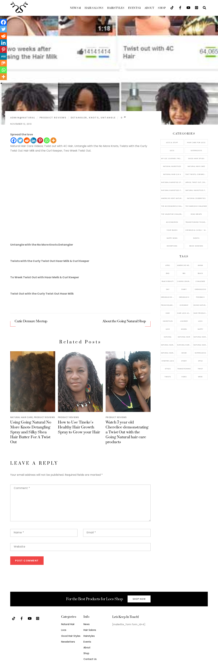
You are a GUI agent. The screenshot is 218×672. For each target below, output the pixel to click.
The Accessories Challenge (172, 206)
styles (167, 369)
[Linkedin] (33, 140)
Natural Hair (184, 337)
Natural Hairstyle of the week (172, 182)
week (200, 377)
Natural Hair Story (184, 345)
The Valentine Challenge (172, 214)
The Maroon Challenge (196, 206)
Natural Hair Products (168, 345)
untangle (108, 117)
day (167, 289)
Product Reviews (53, 117)
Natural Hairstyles (172, 166)
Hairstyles (115, 8)
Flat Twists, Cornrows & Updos (196, 174)
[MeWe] (3, 56)
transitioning (184, 369)
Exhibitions (172, 246)
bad (167, 273)
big (184, 273)
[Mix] (3, 63)
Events (134, 8)
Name (19, 532)
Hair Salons (94, 8)
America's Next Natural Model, (184, 265)
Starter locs (167, 361)
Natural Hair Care (21, 417)
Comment (22, 488)
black (200, 273)
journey (184, 321)
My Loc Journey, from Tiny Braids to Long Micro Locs (172, 158)
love (168, 329)
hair (168, 313)
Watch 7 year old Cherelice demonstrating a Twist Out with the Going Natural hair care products (127, 432)
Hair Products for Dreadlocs (200, 313)
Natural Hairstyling (168, 353)
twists (168, 377)
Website (19, 546)
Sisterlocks (196, 150)
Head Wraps (196, 214)
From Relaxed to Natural (168, 305)
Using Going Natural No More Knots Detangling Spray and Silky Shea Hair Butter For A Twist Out (30, 432)
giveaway (184, 305)
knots (94, 117)
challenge (200, 281)
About (149, 8)
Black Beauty (168, 281)
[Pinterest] (40, 140)
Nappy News (172, 238)
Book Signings (196, 246)
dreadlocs (184, 297)
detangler (79, 117)
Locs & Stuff (172, 142)
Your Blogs (172, 230)
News (75, 8)
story (184, 361)
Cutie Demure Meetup (31, 321)
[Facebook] (14, 140)
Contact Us (90, 659)
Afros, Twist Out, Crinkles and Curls (196, 182)
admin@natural (22, 117)
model (184, 329)
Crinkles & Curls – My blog (196, 230)
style (200, 361)
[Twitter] (20, 140)
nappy (200, 329)
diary (183, 289)
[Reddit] (27, 140)
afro (167, 265)
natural (168, 337)
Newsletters (68, 641)
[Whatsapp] (47, 140)
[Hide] (1, 83)
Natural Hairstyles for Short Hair (172, 190)
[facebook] (180, 7)
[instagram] (196, 7)
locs (200, 321)
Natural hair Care (200, 337)
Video (183, 377)
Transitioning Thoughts (196, 222)
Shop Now (139, 599)
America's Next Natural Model (172, 198)
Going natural (200, 305)
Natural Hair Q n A (172, 174)
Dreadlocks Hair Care (168, 297)
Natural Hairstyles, (200, 345)
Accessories (172, 222)
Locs (172, 150)
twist (200, 369)
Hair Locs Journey (184, 313)
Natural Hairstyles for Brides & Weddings (196, 190)
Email (91, 532)
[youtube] (188, 7)
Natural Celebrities (196, 198)
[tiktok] (172, 7)
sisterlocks (200, 353)
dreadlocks (200, 289)
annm (200, 265)
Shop (162, 8)
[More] (53, 140)
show (184, 353)
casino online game (184, 281)
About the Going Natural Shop (124, 321)
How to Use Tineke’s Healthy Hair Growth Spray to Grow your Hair (79, 427)
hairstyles (168, 321)
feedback (200, 297)
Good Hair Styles (196, 158)
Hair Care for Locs (196, 142)
